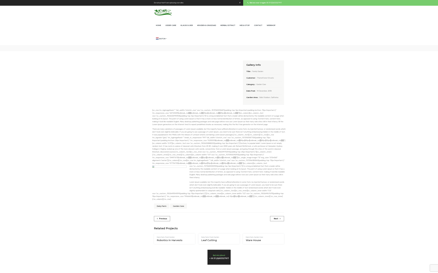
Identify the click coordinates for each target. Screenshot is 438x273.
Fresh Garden (170, 237)
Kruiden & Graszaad (206, 25)
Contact (258, 25)
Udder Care (170, 25)
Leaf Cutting (209, 240)
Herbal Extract (227, 25)
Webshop (271, 25)
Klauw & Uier (187, 25)
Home (158, 25)
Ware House (253, 240)
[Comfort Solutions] (163, 12)
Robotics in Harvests (169, 240)
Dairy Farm (161, 206)
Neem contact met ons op (173, 254)
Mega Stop (245, 25)
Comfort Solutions (219, 269)
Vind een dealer (255, 254)
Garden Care (178, 206)
